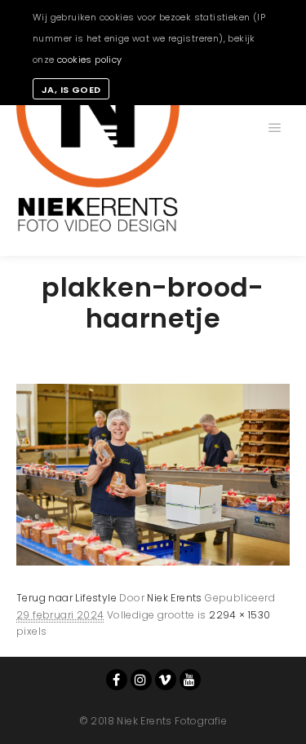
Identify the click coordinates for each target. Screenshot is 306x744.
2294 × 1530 (239, 615)
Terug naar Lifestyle (66, 598)
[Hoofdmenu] (275, 128)
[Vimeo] (165, 679)
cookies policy (89, 59)
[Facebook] (116, 679)
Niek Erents (174, 598)
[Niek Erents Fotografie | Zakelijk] (98, 128)
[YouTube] (190, 679)
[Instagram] (141, 679)
